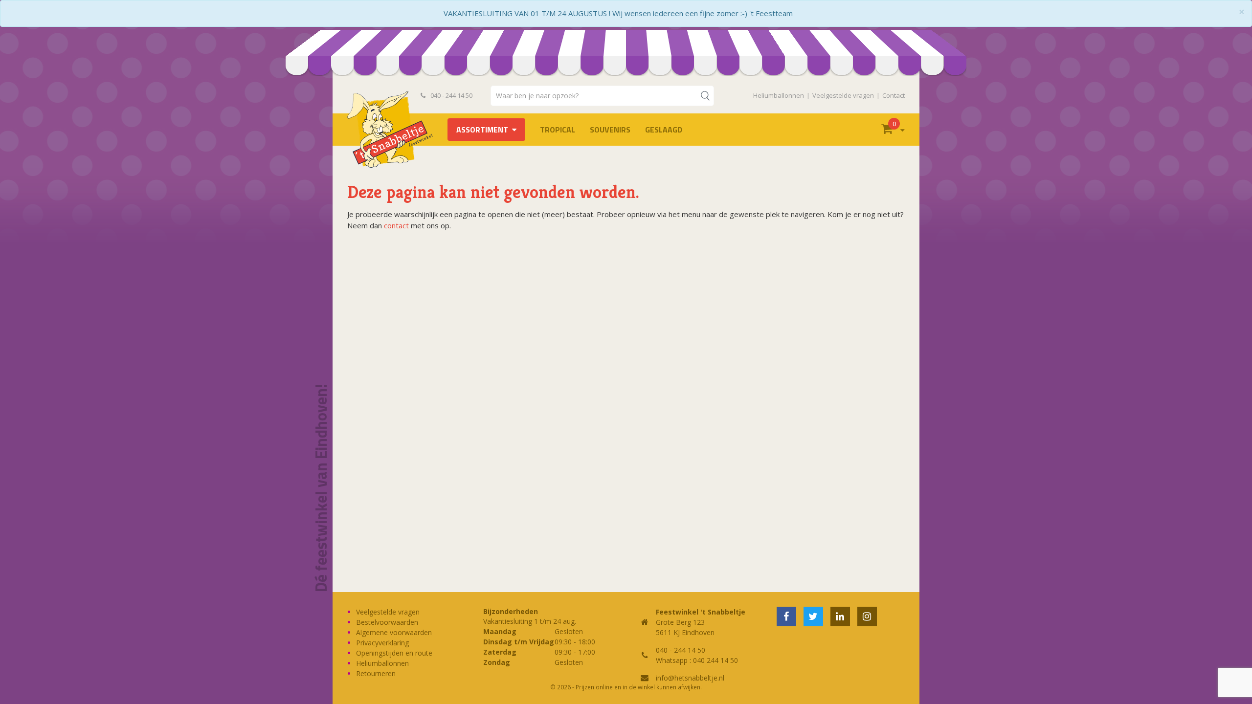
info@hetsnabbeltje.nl (690, 677)
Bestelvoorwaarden (387, 622)
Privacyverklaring (382, 642)
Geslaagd (663, 129)
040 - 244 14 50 (450, 95)
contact (396, 225)
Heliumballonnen (778, 95)
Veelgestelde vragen (843, 95)
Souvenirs (610, 129)
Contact (893, 95)
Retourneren (376, 673)
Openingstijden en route (394, 653)
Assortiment (482, 129)
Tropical (557, 129)
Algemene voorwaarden (394, 632)
